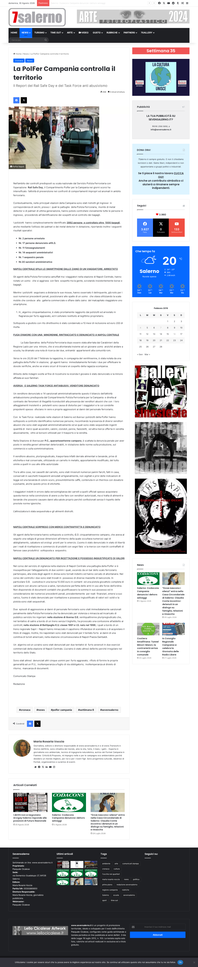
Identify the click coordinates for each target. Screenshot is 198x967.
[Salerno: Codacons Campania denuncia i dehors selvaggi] (69, 802)
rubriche (125, 890)
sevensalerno (110, 709)
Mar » (147, 354)
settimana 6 (87, 709)
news (41, 709)
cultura (117, 869)
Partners (129, 32)
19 (147, 340)
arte (116, 863)
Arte (70, 32)
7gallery (146, 32)
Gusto (97, 32)
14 (161, 334)
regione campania (110, 890)
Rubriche (112, 32)
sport (104, 900)
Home (14, 32)
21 (161, 340)
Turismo (39, 32)
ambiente (106, 863)
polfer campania (62, 709)
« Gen (140, 354)
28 (161, 346)
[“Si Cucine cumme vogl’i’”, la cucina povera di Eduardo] (77, 864)
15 (168, 334)
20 (154, 340)
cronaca (25, 709)
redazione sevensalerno (127, 884)
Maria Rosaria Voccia (49, 741)
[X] (43, 767)
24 (181, 340)
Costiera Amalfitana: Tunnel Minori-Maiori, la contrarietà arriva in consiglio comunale (148, 646)
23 (174, 340)
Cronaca (19, 60)
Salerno (105, 895)
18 (140, 340)
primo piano (107, 884)
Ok (180, 962)
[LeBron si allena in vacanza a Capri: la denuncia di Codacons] (63, 881)
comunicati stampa (130, 863)
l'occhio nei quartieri (111, 874)
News (25, 32)
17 (181, 334)
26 (147, 346)
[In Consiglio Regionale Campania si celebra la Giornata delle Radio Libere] (173, 629)
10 (181, 327)
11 (140, 334)
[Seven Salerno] (37, 17)
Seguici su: (151, 854)
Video (84, 32)
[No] (194, 962)
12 (147, 334)
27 (154, 346)
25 (140, 346)
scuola (116, 895)
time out (114, 900)
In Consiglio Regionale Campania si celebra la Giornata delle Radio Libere (170, 646)
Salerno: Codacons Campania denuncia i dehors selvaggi (68, 817)
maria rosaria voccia (111, 879)
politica (136, 879)
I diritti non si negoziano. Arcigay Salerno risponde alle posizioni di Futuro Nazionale (30, 817)
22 (167, 340)
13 (154, 334)
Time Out (55, 32)
